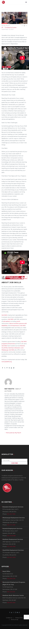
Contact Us (9, 617)
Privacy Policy (19, 617)
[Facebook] (2, 367)
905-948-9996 (11, 546)
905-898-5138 (11, 578)
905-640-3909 (11, 557)
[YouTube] (17, 612)
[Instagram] (15, 612)
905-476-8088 (11, 535)
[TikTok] (19, 612)
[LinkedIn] (11, 367)
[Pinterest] (7, 367)
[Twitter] (4, 367)
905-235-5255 (11, 591)
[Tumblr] (9, 367)
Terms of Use (14, 619)
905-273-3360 (11, 525)
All (2, 27)
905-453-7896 (11, 514)
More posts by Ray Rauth (13, 432)
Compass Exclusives (10, 27)
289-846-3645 (11, 602)
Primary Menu (26, 2)
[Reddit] (13, 367)
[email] (14, 460)
